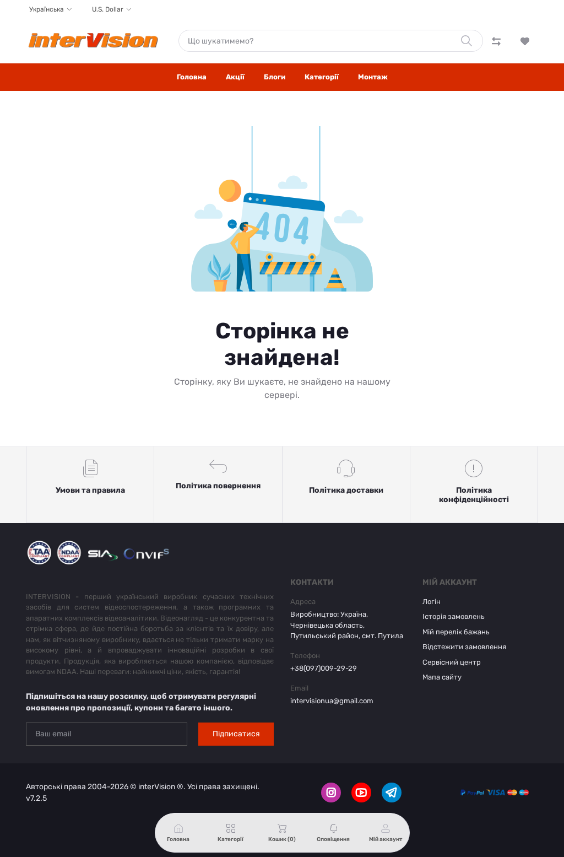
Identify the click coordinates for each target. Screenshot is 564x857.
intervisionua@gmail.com (331, 701)
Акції (235, 77)
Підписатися (236, 734)
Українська (46, 9)
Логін (431, 601)
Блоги (274, 77)
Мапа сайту (442, 677)
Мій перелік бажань (456, 632)
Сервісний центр (451, 662)
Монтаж (373, 77)
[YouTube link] (361, 792)
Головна (192, 77)
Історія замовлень (453, 616)
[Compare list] (496, 40)
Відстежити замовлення (464, 647)
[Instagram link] (331, 792)
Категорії (322, 77)
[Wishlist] (524, 40)
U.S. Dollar (107, 9)
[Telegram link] (392, 792)
